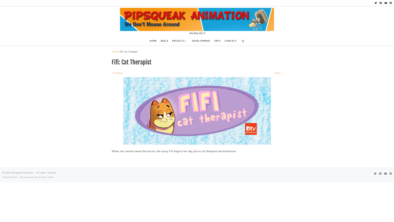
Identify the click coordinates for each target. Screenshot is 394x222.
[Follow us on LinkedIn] (391, 3)
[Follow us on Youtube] (385, 3)
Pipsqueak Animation (22, 172)
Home (115, 51)
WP (16, 177)
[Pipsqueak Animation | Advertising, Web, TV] (197, 19)
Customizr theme (46, 177)
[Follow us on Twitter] (376, 3)
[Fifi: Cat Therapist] (197, 111)
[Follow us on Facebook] (381, 3)
